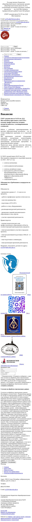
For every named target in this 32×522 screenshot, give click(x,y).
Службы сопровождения (11, 70)
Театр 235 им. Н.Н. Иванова (12, 87)
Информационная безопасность (13, 76)
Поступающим (8, 68)
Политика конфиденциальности (13, 473)
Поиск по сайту (8, 470)
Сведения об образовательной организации (16, 57)
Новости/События (9, 64)
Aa (2, 28)
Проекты (6, 60)
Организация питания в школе (13, 71)
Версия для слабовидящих (11, 471)
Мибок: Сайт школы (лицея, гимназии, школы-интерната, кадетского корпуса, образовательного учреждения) (16, 518)
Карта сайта (7, 468)
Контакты (7, 67)
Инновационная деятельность (13, 59)
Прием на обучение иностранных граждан (16, 93)
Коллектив (7, 65)
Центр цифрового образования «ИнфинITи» (17, 88)
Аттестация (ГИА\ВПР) (11, 73)
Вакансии (7, 84)
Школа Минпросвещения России (13, 85)
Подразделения (8, 62)
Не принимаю (11, 462)
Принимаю (4, 462)
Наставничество (9, 77)
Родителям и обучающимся (12, 74)
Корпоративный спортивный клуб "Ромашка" (17, 94)
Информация (8, 79)
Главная (6, 56)
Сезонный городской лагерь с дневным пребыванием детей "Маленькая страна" (16, 90)
